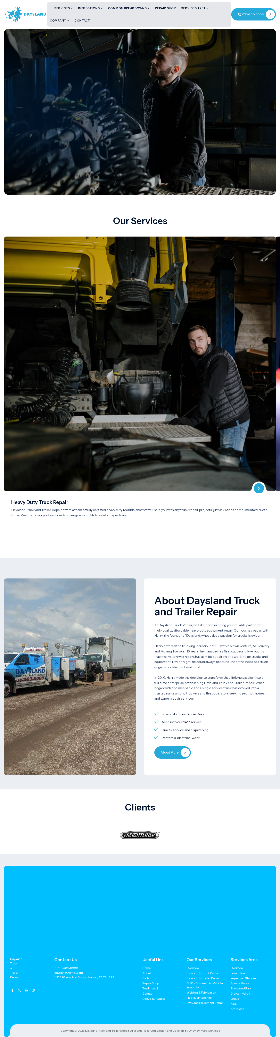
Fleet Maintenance (199, 997)
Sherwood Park (241, 988)
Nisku (234, 1004)
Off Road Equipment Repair (205, 1003)
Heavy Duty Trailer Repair (203, 978)
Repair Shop (165, 8)
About (146, 973)
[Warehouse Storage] (259, 488)
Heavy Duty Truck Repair (39, 502)
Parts (145, 978)
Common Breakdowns (127, 8)
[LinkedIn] (26, 990)
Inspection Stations (243, 978)
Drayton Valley (240, 993)
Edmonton (238, 973)
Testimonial (150, 988)
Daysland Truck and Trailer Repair (107, 1030)
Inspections (89, 8)
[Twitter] (19, 990)
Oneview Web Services (204, 1030)
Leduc (235, 999)
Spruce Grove (240, 983)
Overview (193, 968)
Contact (82, 20)
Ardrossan (237, 1009)
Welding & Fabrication (201, 992)
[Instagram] (33, 990)
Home (146, 968)
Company (58, 20)
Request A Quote (154, 999)
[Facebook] (12, 990)
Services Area (193, 8)
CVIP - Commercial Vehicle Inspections (205, 985)
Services (62, 8)
